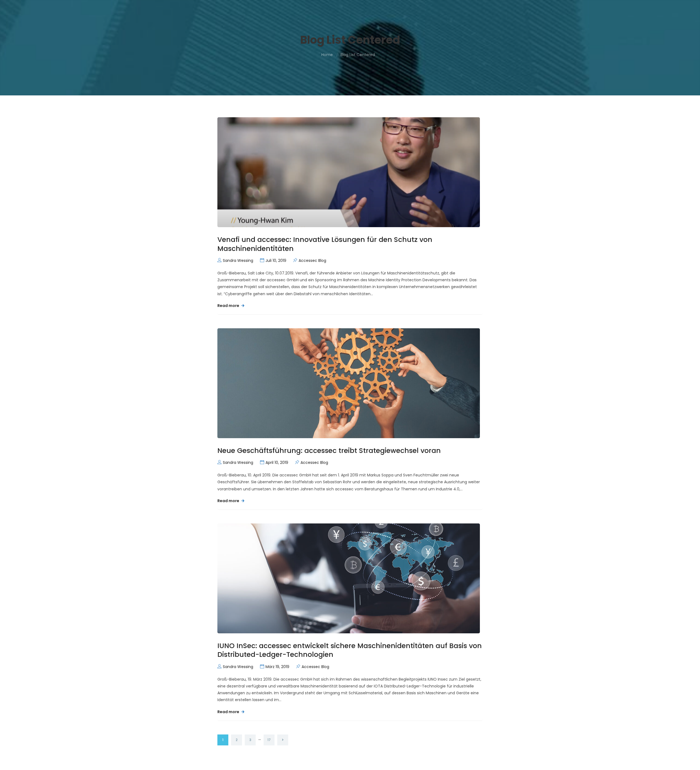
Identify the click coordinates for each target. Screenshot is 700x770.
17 (269, 739)
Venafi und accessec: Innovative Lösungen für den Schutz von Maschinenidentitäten (324, 244)
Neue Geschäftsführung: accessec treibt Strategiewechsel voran (329, 450)
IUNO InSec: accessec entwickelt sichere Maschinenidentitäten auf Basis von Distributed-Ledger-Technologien (349, 650)
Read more (228, 305)
